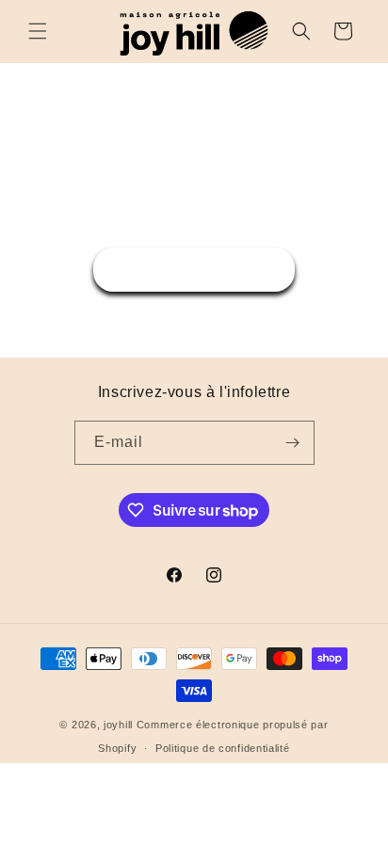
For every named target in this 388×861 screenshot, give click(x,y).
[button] (37, 31)
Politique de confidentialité (222, 748)
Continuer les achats (194, 269)
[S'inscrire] (293, 443)
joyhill (118, 724)
